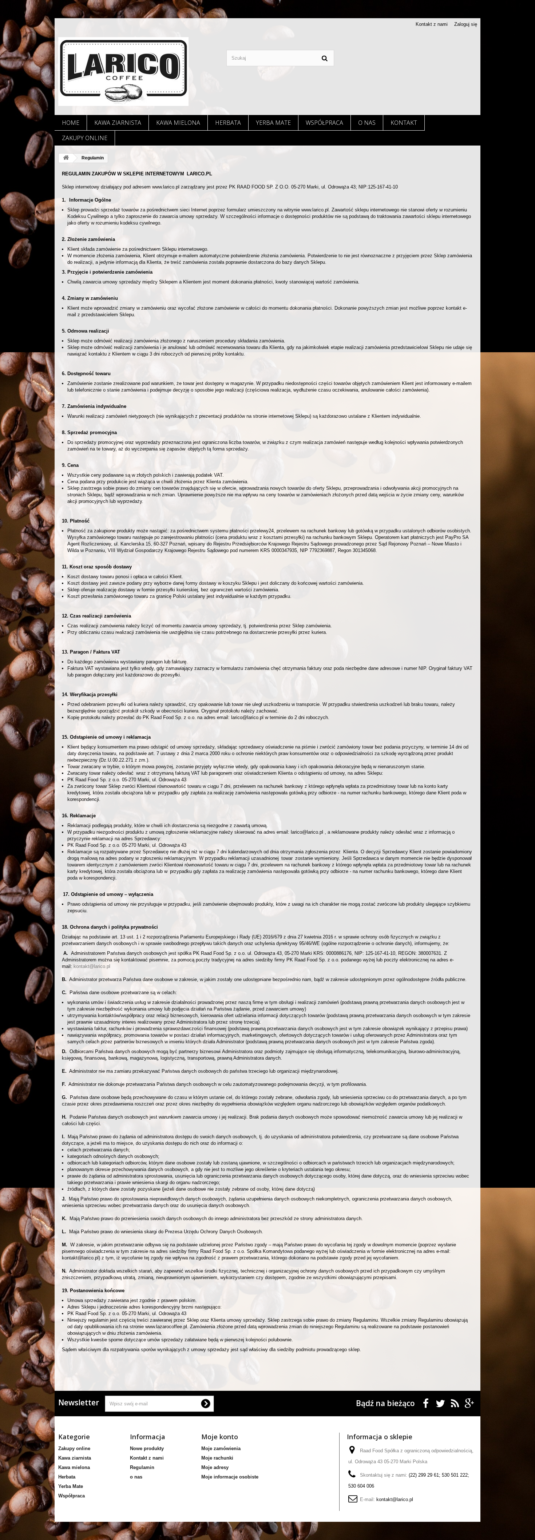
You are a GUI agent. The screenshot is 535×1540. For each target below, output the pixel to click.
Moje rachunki (217, 1458)
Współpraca (324, 123)
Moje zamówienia (221, 1448)
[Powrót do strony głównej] (66, 158)
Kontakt (404, 123)
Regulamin (142, 1467)
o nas (367, 123)
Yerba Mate (273, 123)
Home (70, 123)
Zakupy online (84, 138)
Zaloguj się (465, 24)
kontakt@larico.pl (92, 966)
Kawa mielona (178, 123)
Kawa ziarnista (117, 123)
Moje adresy (215, 1467)
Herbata (228, 123)
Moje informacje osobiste (229, 1477)
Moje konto (219, 1436)
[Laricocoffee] (123, 71)
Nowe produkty (147, 1448)
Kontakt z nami (432, 24)
